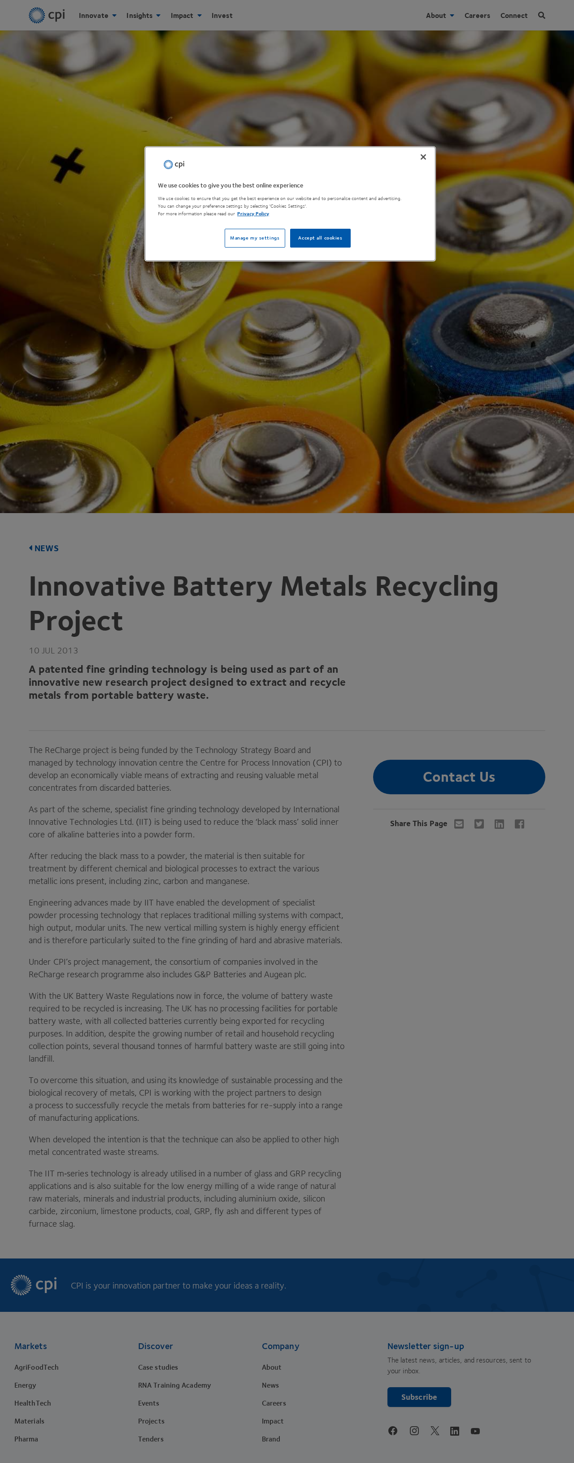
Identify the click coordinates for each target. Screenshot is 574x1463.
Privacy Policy (253, 214)
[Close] (423, 157)
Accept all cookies (320, 238)
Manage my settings (254, 238)
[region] (290, 203)
